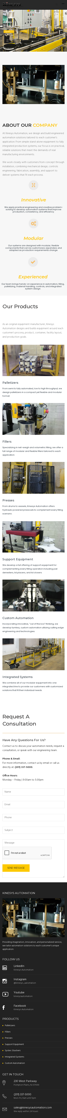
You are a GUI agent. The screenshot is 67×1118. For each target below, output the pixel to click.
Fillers (6, 441)
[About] (33, 185)
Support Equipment (17, 559)
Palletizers (10, 383)
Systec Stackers (12, 1050)
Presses (8, 500)
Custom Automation (18, 618)
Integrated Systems (17, 677)
